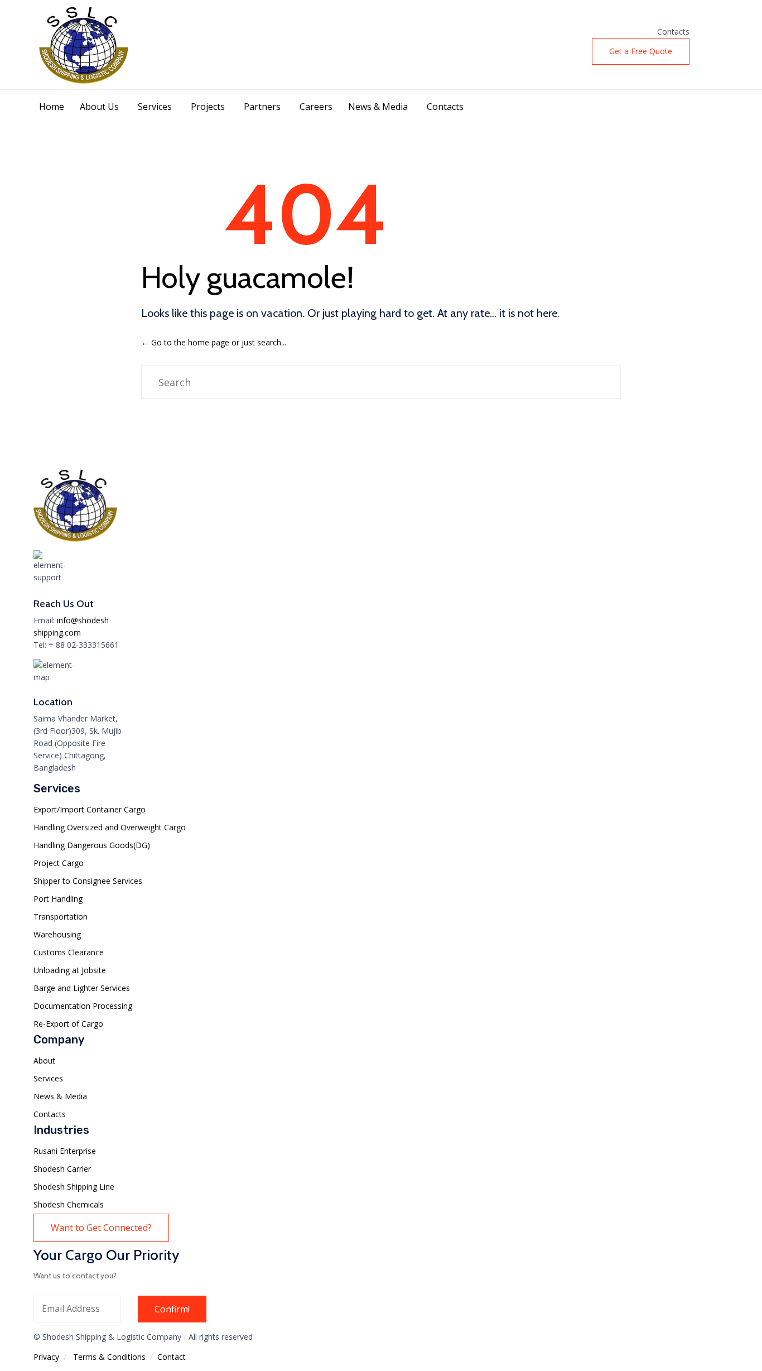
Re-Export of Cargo (68, 1023)
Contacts (673, 32)
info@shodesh (83, 620)
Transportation (60, 916)
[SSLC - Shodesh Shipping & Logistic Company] (83, 44)
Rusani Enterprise (64, 1151)
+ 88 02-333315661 (84, 644)
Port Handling (58, 898)
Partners (262, 106)
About (44, 1060)
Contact (171, 1356)
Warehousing (57, 934)
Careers (316, 106)
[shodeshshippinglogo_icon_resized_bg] (75, 543)
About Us (99, 106)
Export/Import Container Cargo (89, 809)
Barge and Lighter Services (81, 988)
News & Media (378, 106)
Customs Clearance (68, 952)
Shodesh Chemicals (68, 1204)
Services (155, 106)
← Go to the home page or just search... (213, 342)
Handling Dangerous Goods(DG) (91, 845)
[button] (640, 51)
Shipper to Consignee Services (87, 880)
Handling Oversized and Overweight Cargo (109, 827)
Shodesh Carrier (62, 1168)
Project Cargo (58, 863)
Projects (208, 106)
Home (51, 106)
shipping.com (57, 632)
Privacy (46, 1356)
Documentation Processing (82, 1005)
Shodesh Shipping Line (73, 1186)
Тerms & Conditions (109, 1356)
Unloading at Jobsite (69, 970)
